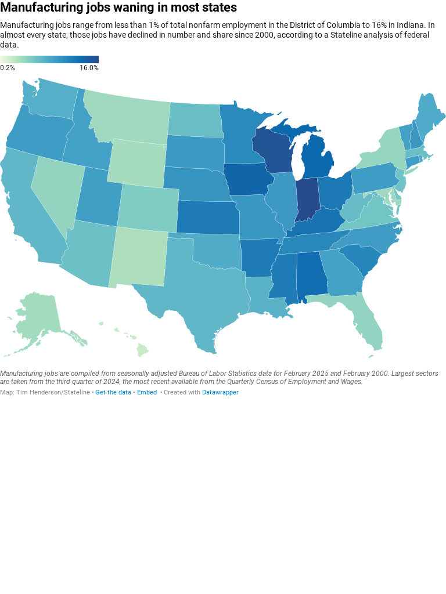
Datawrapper (220, 392)
